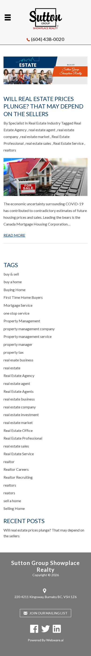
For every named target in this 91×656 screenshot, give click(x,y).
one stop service (16, 313)
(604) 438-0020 (47, 39)
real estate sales (38, 143)
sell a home (12, 500)
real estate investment (21, 414)
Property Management (22, 321)
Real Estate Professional (23, 438)
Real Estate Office (18, 430)
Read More (14, 235)
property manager (18, 344)
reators (9, 493)
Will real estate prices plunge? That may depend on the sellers (43, 106)
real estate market (34, 136)
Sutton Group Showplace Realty (45, 566)
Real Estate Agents (19, 391)
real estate (12, 368)
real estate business (19, 399)
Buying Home (14, 289)
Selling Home (14, 508)
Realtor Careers (16, 469)
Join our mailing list (48, 613)
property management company (29, 328)
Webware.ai (54, 640)
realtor (9, 461)
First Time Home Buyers (23, 297)
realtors (10, 150)
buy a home (13, 281)
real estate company (20, 407)
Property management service (28, 336)
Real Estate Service (68, 143)
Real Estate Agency (19, 375)
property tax (14, 352)
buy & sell (11, 274)
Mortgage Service (18, 305)
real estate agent (42, 130)
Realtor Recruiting (18, 477)
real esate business (18, 360)
